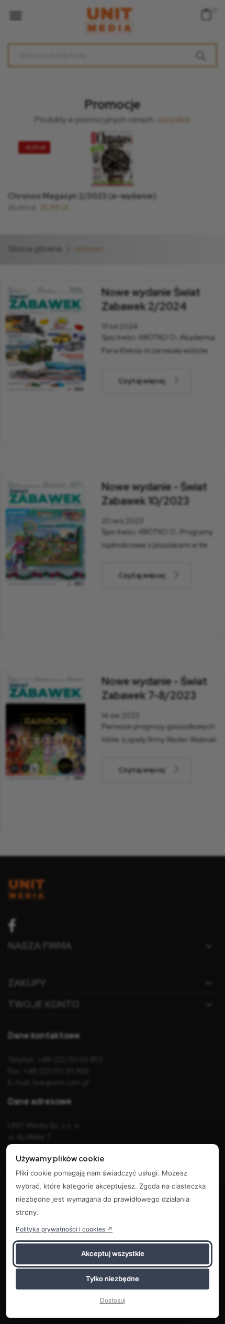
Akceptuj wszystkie (112, 1253)
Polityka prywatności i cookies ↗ (64, 1229)
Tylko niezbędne (112, 1278)
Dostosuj (113, 1300)
